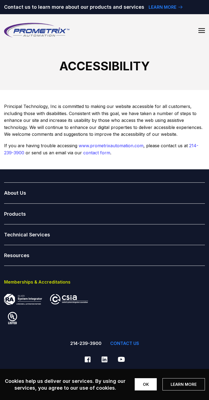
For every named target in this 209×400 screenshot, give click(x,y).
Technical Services (27, 234)
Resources (16, 255)
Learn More (184, 384)
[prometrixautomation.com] (36, 30)
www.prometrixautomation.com (111, 145)
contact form (96, 152)
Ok (146, 384)
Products (15, 214)
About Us (15, 193)
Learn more (162, 7)
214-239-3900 (86, 343)
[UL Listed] (10, 321)
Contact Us (124, 343)
